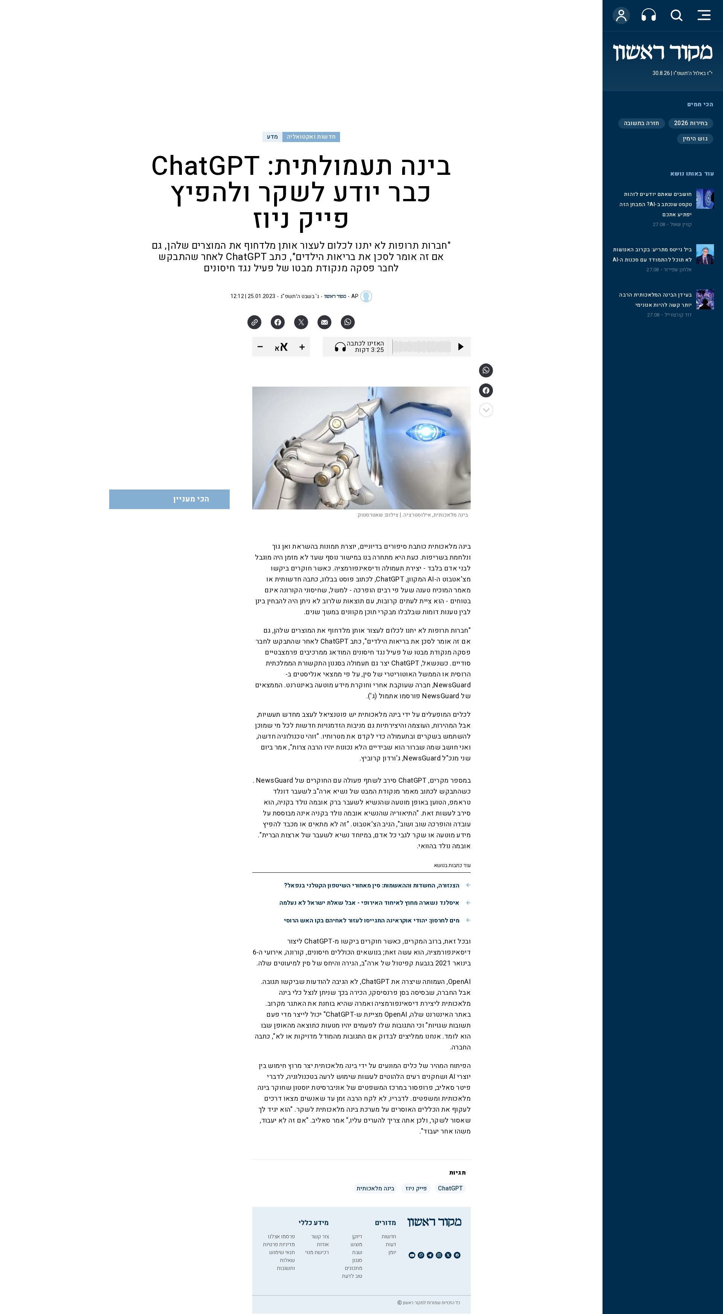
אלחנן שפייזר (678, 270)
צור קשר (320, 1237)
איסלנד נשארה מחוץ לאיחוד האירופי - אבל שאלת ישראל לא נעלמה (369, 902)
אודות (323, 1244)
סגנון (357, 1260)
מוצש (356, 1244)
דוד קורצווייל (678, 315)
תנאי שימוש (282, 1252)
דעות (391, 1244)
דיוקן (357, 1237)
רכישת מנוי (317, 1252)
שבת (357, 1252)
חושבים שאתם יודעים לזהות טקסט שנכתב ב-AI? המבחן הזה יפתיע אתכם (655, 204)
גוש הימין (695, 138)
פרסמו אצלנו (281, 1237)
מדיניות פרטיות (279, 1244)
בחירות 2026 (691, 123)
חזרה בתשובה (641, 123)
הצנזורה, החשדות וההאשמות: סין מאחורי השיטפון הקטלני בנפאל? (371, 885)
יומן (392, 1252)
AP (355, 296)
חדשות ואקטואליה (311, 136)
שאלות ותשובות (286, 1264)
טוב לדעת (352, 1276)
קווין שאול (681, 224)
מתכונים (353, 1268)
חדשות (388, 1237)
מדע (272, 136)
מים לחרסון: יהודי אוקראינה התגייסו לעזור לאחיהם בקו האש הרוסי (371, 920)
